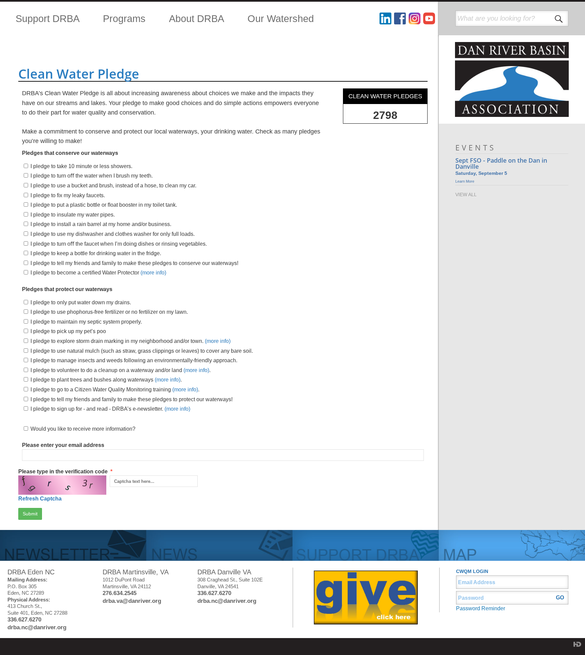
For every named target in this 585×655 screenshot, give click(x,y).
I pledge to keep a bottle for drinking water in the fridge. (95, 253)
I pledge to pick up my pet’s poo (68, 331)
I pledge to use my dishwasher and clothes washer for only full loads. (112, 234)
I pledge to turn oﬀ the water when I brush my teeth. (91, 176)
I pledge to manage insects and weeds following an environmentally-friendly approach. (133, 360)
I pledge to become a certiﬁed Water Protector (98, 272)
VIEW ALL (466, 194)
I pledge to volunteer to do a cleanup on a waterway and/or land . (120, 370)
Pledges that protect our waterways (67, 289)
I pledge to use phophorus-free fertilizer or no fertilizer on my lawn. (109, 312)
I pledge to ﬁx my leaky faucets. (67, 195)
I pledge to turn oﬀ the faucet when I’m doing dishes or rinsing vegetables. (118, 244)
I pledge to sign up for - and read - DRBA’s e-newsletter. (110, 409)
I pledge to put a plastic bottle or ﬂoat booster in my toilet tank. (103, 205)
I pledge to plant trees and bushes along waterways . (106, 380)
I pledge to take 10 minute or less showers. (81, 166)
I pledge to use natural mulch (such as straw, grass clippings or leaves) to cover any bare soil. (141, 351)
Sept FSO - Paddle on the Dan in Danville (501, 163)
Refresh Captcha (40, 499)
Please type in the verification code (65, 485)
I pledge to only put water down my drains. (80, 302)
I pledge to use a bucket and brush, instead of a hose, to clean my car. (113, 185)
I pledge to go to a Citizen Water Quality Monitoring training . (114, 389)
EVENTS (475, 147)
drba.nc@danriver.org (36, 627)
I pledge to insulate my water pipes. (72, 215)
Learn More (464, 181)
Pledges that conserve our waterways (70, 153)
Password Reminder (480, 608)
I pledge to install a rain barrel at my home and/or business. (100, 224)
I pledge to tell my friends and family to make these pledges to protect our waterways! (131, 399)
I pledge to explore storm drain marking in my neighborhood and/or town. (130, 341)
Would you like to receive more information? (82, 429)
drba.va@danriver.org (132, 601)
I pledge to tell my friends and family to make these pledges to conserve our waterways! (134, 263)
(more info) (153, 272)
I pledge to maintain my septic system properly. (86, 322)
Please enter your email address (63, 445)
